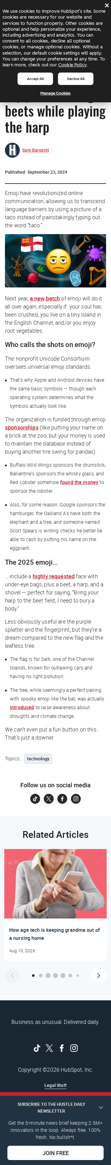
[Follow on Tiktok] (35, 799)
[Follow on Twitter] (49, 799)
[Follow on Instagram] (76, 799)
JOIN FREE (56, 1153)
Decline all (75, 79)
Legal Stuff (55, 1085)
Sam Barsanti (35, 150)
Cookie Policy (72, 65)
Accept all (35, 79)
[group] (55, 905)
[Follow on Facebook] (62, 799)
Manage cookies (55, 93)
